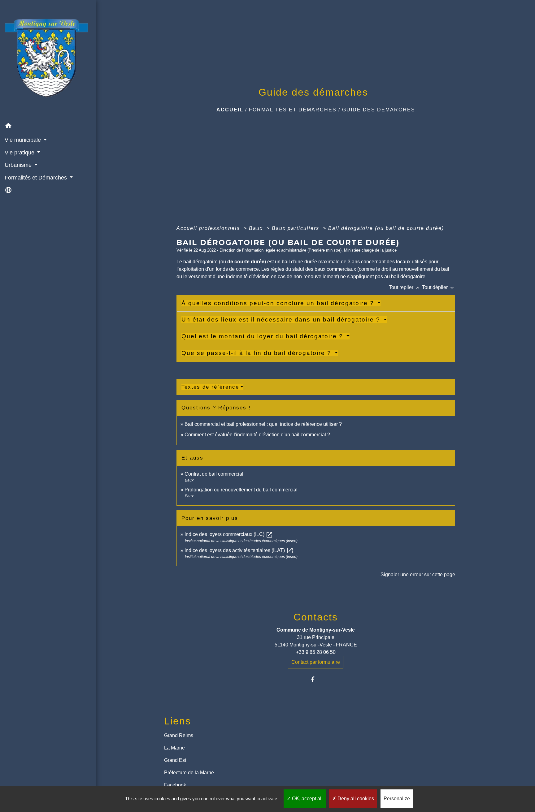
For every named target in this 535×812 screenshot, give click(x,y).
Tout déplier (438, 287)
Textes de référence (210, 387)
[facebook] (315, 679)
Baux (257, 228)
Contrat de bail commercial (214, 474)
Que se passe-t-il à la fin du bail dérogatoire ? (257, 353)
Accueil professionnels (209, 228)
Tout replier (405, 287)
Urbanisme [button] (19, 165)
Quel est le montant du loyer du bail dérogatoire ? (263, 336)
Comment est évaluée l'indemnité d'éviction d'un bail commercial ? (257, 434)
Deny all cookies (355, 798)
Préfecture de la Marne (189, 772)
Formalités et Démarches (293, 109)
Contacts (316, 617)
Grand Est (175, 760)
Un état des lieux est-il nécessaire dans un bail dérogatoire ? (281, 319)
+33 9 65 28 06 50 (316, 652)
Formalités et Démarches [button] (36, 178)
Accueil (229, 109)
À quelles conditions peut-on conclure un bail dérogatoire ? (278, 303)
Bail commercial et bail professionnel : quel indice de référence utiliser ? (263, 424)
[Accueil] (48, 59)
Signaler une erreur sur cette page (418, 574)
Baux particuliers (296, 228)
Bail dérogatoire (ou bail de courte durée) (386, 228)
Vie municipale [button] (23, 140)
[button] (48, 127)
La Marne (174, 747)
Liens (177, 721)
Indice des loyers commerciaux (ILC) (229, 534)
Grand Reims (178, 735)
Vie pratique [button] (20, 152)
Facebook (175, 785)
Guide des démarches (378, 109)
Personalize (397, 798)
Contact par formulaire (315, 662)
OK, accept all (307, 798)
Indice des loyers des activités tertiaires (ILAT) (239, 550)
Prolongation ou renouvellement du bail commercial (241, 489)
